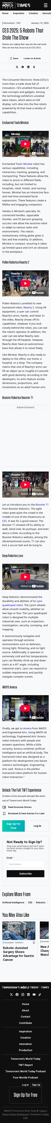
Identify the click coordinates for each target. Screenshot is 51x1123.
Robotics (40, 902)
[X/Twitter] (11, 994)
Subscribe (25, 873)
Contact (25, 1016)
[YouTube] (34, 994)
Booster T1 (42, 504)
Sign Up (36, 1085)
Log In (37, 825)
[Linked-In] (28, 994)
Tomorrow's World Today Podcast (25, 1071)
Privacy (5, 1114)
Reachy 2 (28, 307)
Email (9, 857)
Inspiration (18, 13)
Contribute (25, 1022)
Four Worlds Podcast (25, 1077)
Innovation (9, 23)
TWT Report (25, 1064)
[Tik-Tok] (40, 994)
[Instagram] (23, 994)
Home (5, 13)
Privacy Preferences (19, 1114)
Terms (43, 1111)
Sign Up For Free (14, 825)
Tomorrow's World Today (25, 1058)
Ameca (27, 728)
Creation (33, 13)
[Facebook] (17, 994)
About (25, 1010)
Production (25, 1050)
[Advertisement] (25, 438)
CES (18, 23)
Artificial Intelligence (13, 902)
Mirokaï (27, 164)
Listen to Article (32, 58)
